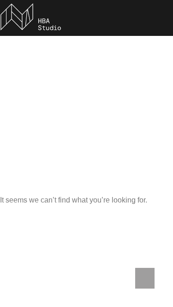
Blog (58, 132)
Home (26, 132)
